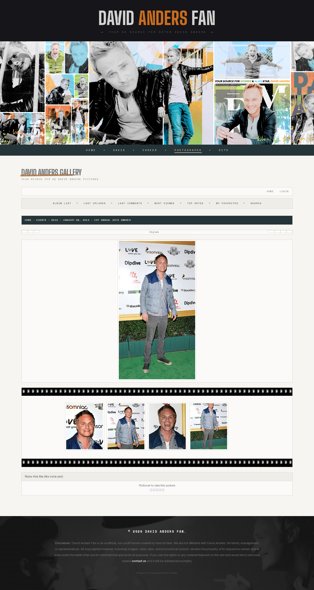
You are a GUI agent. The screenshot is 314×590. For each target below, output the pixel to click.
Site (224, 150)
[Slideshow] (37, 231)
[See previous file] (277, 231)
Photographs (188, 150)
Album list (62, 203)
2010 (54, 220)
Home (91, 150)
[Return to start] (271, 231)
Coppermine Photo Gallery (164, 573)
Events (41, 220)
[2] (154, 490)
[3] (157, 490)
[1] (151, 490)
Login (284, 191)
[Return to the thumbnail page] (25, 231)
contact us (139, 561)
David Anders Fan (164, 531)
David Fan (157, 18)
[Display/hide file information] (31, 231)
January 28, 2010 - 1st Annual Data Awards (97, 220)
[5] (163, 490)
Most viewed (164, 203)
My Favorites (227, 203)
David (119, 150)
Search (256, 203)
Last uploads (95, 203)
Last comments (130, 203)
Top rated (195, 203)
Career (150, 150)
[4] (160, 490)
